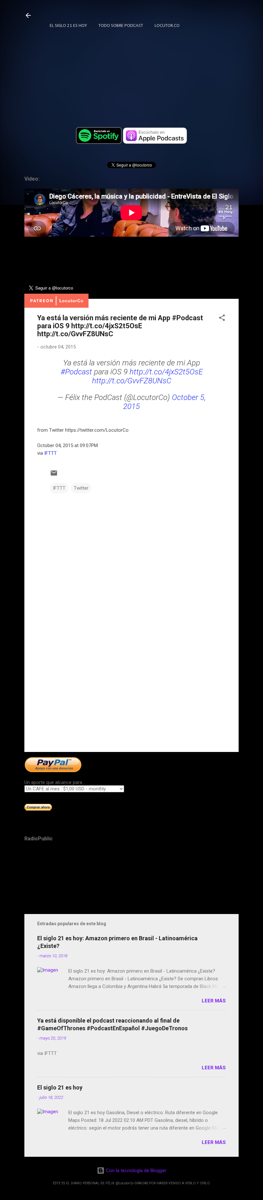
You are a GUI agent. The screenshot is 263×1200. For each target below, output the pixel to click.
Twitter (81, 488)
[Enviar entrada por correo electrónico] (54, 475)
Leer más (214, 1001)
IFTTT (50, 453)
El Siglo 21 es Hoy (68, 25)
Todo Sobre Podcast (120, 25)
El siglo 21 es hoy (59, 1087)
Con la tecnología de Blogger (135, 1170)
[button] (222, 319)
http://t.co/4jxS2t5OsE (166, 371)
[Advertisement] (131, 692)
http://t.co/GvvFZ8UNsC (131, 380)
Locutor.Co (167, 25)
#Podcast (76, 371)
